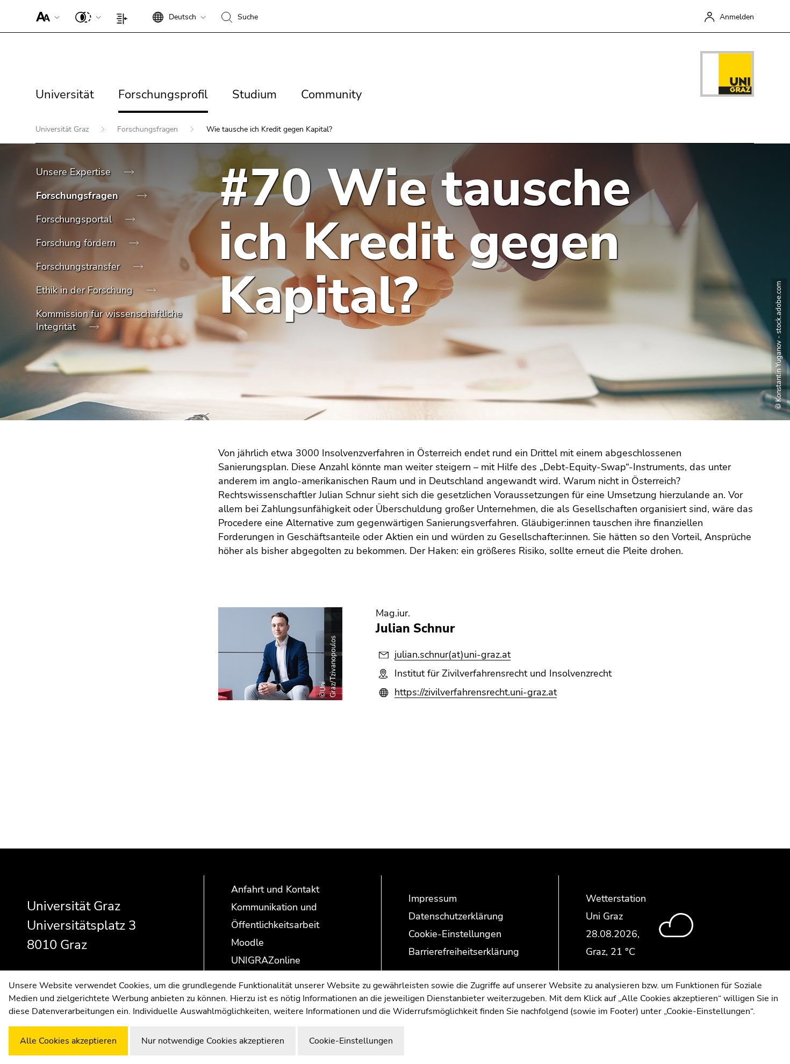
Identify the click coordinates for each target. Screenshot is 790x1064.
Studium (254, 95)
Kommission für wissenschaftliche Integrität (109, 320)
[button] (45, 16)
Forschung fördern (77, 242)
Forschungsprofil (163, 95)
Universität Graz (63, 129)
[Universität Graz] (727, 75)
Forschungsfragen (148, 129)
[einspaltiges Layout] (124, 16)
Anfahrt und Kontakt (275, 889)
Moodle (247, 942)
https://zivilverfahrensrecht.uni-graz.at (475, 692)
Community (331, 95)
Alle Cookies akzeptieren (68, 1041)
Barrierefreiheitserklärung (463, 951)
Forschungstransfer (79, 266)
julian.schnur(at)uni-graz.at (452, 654)
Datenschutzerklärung (456, 916)
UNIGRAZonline (265, 960)
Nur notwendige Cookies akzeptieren (212, 1041)
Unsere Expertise (74, 172)
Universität (64, 95)
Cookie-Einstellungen (454, 934)
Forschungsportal (75, 219)
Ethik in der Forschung (85, 290)
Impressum (432, 898)
